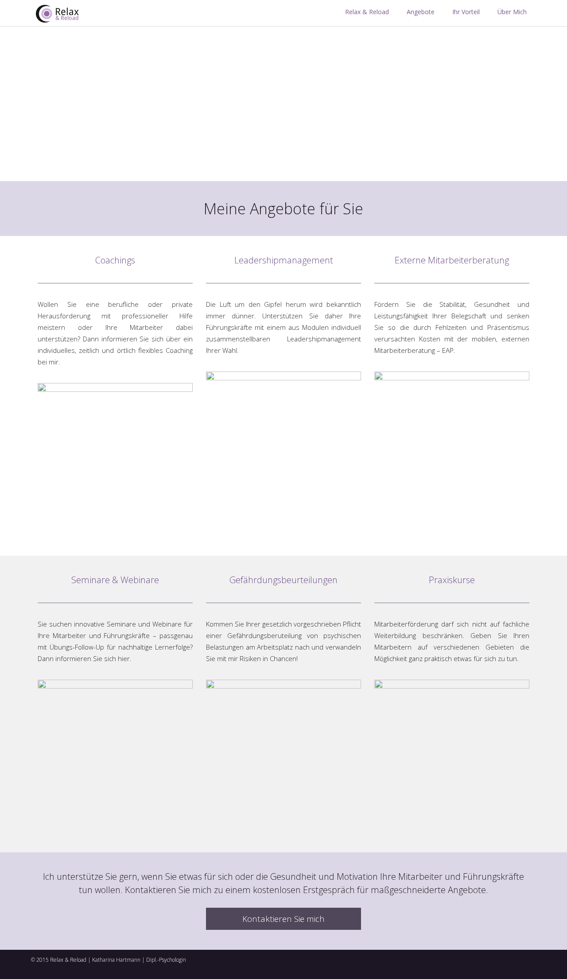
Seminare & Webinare (115, 580)
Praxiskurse (452, 580)
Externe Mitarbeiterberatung (452, 260)
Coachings (115, 260)
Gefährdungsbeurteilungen (283, 580)
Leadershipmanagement (283, 260)
